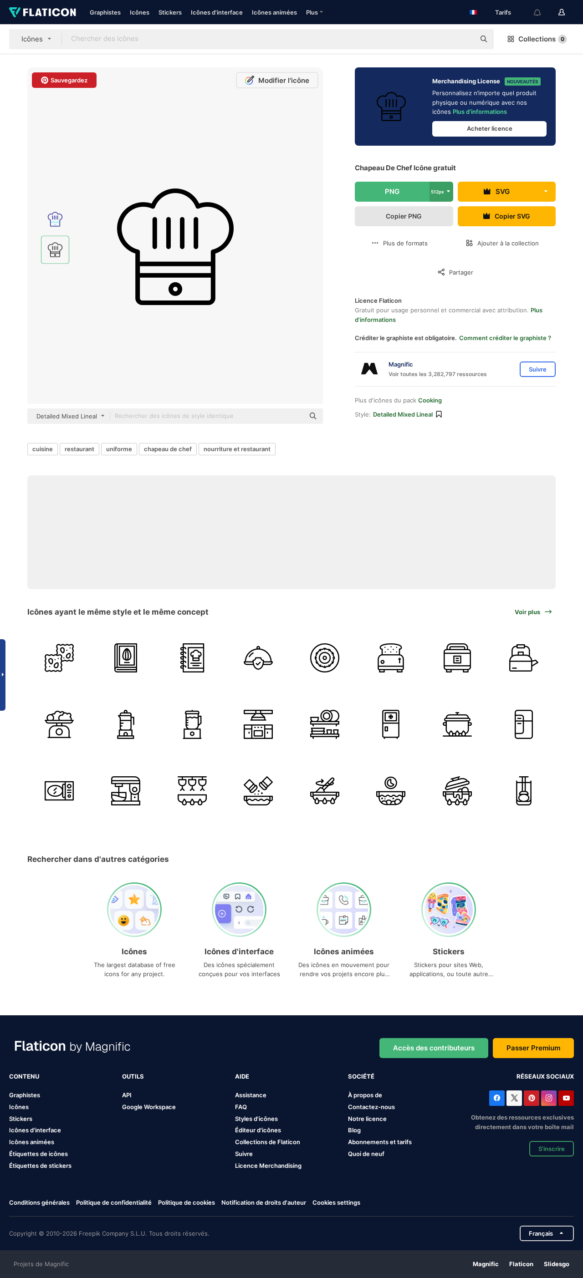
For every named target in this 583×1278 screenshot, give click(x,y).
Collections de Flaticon (267, 1142)
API (127, 1095)
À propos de (365, 1095)
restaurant (79, 449)
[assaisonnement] (258, 790)
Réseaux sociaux (545, 1076)
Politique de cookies (186, 1202)
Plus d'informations (480, 111)
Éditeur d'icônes (258, 1130)
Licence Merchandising (268, 1165)
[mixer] (126, 790)
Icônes (139, 12)
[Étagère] (325, 724)
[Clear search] (464, 39)
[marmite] (457, 724)
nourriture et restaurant (237, 449)
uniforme (119, 449)
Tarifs (503, 12)
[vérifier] (258, 658)
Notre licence (367, 1118)
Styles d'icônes (256, 1118)
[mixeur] (126, 724)
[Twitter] (514, 1098)
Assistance (250, 1095)
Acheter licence (489, 128)
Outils (133, 1076)
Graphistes (105, 12)
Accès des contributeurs (434, 1048)
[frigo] (391, 724)
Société (361, 1076)
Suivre (244, 1153)
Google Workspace (149, 1106)
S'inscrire (551, 1148)
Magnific (486, 1264)
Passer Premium (533, 1048)
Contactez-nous (371, 1106)
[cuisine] (258, 724)
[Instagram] (549, 1098)
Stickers (170, 12)
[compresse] (523, 790)
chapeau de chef (168, 449)
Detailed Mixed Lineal (403, 414)
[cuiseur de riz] (457, 658)
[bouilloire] (523, 658)
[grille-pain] (391, 658)
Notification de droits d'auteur (263, 1202)
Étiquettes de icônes (38, 1153)
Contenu (24, 1076)
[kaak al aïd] (325, 658)
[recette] (126, 658)
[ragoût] (457, 790)
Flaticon (521, 1264)
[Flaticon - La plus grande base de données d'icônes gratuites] (42, 12)
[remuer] (325, 790)
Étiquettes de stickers (40, 1165)
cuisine (42, 449)
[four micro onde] (59, 790)
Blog (354, 1130)
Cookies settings (336, 1202)
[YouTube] (566, 1098)
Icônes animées (274, 12)
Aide (242, 1076)
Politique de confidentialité (114, 1202)
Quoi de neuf (366, 1153)
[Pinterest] (531, 1098)
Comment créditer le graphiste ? (505, 337)
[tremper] (391, 790)
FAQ (241, 1106)
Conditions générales (39, 1202)
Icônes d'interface (217, 12)
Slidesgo (556, 1264)
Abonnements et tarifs (380, 1142)
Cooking (430, 400)
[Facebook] (497, 1098)
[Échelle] (59, 724)
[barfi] (59, 658)
